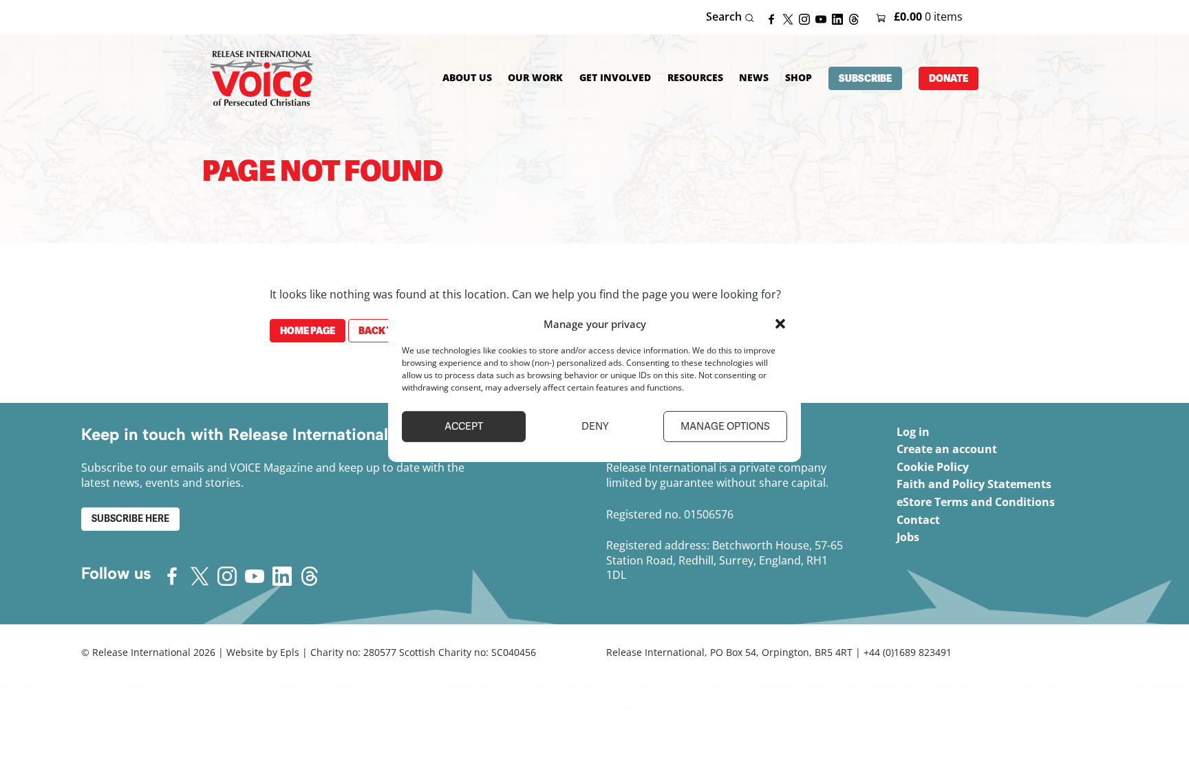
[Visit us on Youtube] (823, 17)
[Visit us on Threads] (856, 17)
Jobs (908, 537)
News (754, 77)
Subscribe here (130, 519)
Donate (948, 78)
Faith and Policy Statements (974, 484)
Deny (594, 426)
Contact (918, 519)
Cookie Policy (933, 466)
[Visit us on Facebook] (774, 17)
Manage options (725, 426)
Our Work (535, 77)
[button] (780, 324)
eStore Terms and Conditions (976, 501)
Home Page (307, 331)
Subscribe (865, 78)
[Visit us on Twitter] (790, 17)
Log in (913, 431)
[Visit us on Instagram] (807, 17)
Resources (695, 77)
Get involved (615, 77)
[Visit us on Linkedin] (840, 17)
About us (467, 77)
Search (725, 17)
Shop (798, 77)
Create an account (947, 449)
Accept (463, 426)
